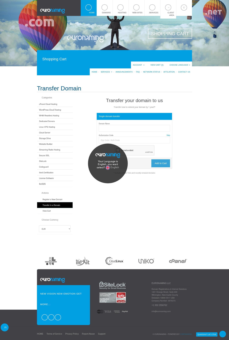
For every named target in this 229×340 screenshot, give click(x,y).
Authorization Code (134, 135)
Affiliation (169, 72)
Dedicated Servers (47, 121)
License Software (46, 178)
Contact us (184, 72)
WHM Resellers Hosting (49, 115)
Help (168, 135)
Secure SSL (44, 155)
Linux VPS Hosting (47, 126)
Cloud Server (44, 132)
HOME (40, 334)
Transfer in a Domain (50, 205)
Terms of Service (54, 334)
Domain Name (104, 123)
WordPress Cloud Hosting (50, 109)
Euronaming (186, 334)
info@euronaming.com (161, 311)
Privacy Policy (72, 334)
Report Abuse (88, 334)
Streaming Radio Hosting (49, 149)
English (114, 167)
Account (138, 65)
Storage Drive (45, 138)
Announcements (124, 72)
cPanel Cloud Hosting (48, 104)
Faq (138, 72)
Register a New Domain (51, 199)
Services (106, 72)
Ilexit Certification (46, 172)
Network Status (151, 72)
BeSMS (42, 183)
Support (101, 334)
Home (94, 72)
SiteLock (42, 161)
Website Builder (45, 143)
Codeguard (44, 166)
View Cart (46, 210)
